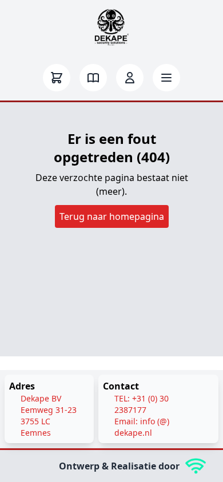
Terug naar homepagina (111, 216)
